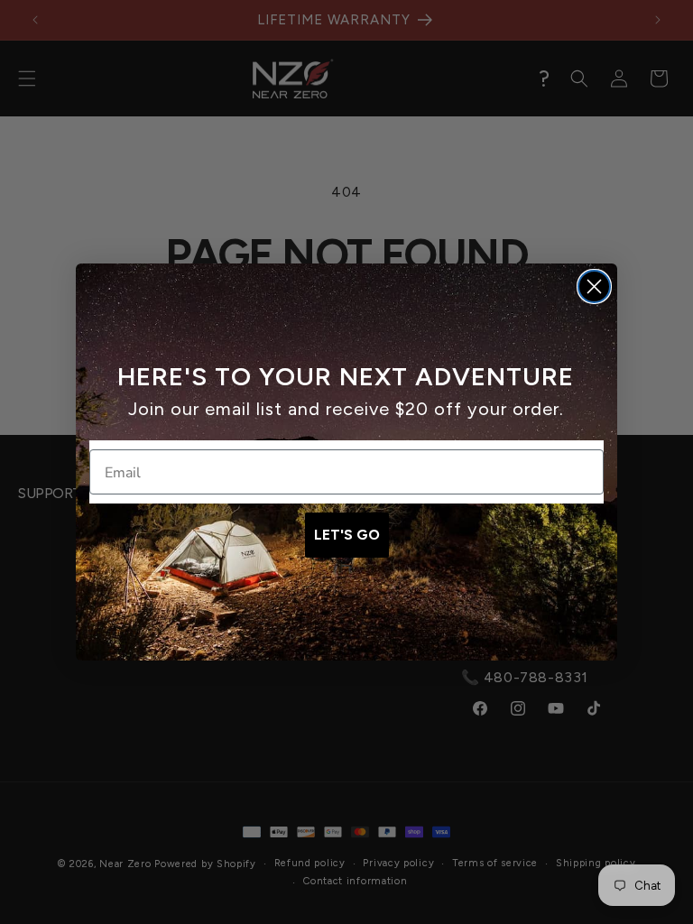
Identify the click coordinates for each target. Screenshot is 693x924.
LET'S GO (347, 534)
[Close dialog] (594, 286)
